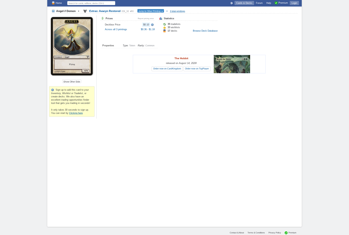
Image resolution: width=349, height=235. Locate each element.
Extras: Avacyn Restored (111, 11)
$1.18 (152, 29)
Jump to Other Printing (150, 11)
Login (294, 3)
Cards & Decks (244, 3)
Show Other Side (71, 81)
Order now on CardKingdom (167, 68)
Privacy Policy (274, 233)
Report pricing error (146, 18)
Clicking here (76, 113)
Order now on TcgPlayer (197, 68)
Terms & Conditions (256, 233)
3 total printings (177, 11)
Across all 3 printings (116, 29)
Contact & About (237, 233)
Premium (292, 233)
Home (59, 3)
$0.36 (144, 29)
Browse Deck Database (205, 30)
